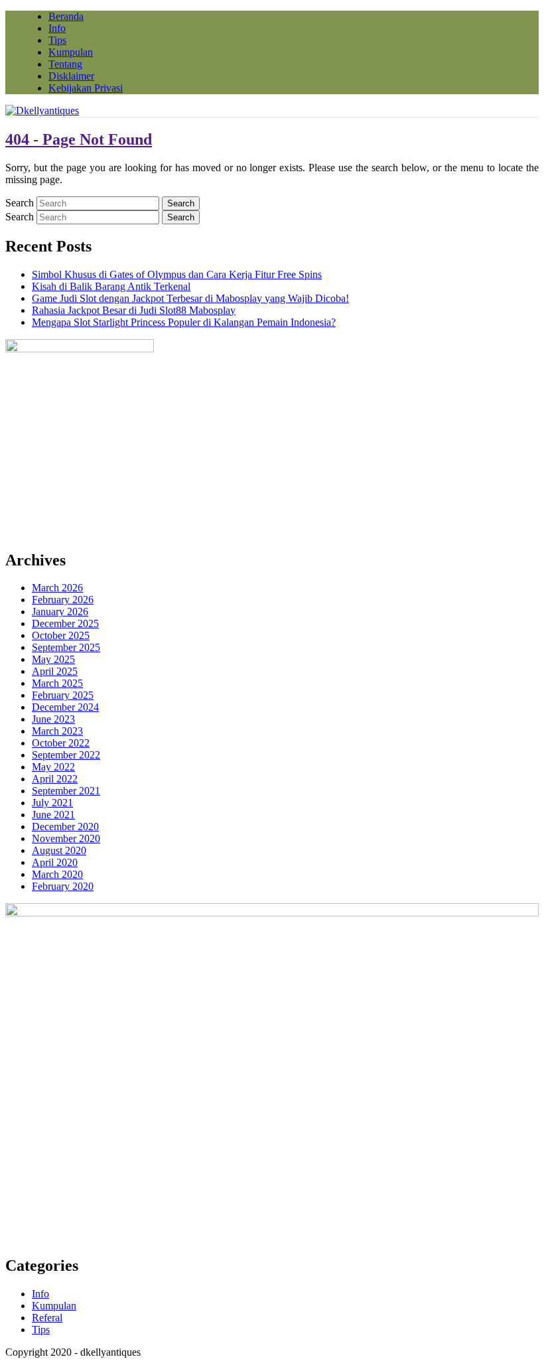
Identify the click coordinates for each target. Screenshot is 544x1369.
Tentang (65, 64)
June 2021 (53, 814)
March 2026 (57, 587)
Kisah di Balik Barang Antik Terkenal (111, 286)
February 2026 (63, 599)
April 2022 (55, 778)
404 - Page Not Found (78, 139)
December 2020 (65, 826)
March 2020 (57, 874)
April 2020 (55, 862)
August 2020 (59, 850)
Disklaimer (71, 76)
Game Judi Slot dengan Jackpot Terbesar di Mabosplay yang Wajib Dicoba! (190, 298)
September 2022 (66, 754)
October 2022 (61, 743)
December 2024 (65, 707)
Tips (57, 40)
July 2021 (52, 802)
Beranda (66, 16)
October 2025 (61, 635)
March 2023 (57, 731)
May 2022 (53, 766)
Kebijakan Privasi (85, 88)
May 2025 (53, 659)
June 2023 (53, 719)
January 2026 (60, 611)
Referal (47, 1317)
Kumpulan (70, 52)
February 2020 (63, 886)
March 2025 (57, 683)
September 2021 (66, 790)
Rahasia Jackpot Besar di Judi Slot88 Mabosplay (134, 310)
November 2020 (66, 838)
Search (19, 202)
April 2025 (55, 671)
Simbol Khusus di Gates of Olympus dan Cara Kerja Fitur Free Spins (177, 274)
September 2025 (66, 647)
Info (57, 28)
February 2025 (63, 695)
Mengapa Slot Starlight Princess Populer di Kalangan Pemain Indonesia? (184, 322)
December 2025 (65, 623)
